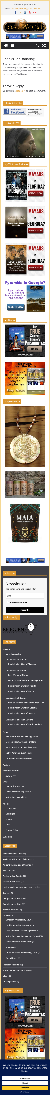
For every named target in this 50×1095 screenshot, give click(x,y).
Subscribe (25, 610)
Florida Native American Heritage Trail (25, 680)
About (6, 804)
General (6, 893)
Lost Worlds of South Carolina (19, 719)
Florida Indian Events (12, 876)
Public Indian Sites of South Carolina (25, 724)
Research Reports (11, 770)
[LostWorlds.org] (6, 45)
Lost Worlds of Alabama (16, 659)
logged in (20, 90)
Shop (5, 781)
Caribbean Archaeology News (19, 758)
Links (8, 824)
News (5, 732)
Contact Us (11, 808)
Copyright (10, 814)
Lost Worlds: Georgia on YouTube (25, 8)
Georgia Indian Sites (12, 904)
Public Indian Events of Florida (22, 686)
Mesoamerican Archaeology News (21, 742)
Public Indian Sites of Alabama (22, 664)
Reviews (6, 765)
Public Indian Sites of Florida (21, 691)
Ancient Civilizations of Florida (17, 859)
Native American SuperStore (18, 791)
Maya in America (13, 654)
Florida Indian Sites (11, 881)
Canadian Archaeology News (18, 920)
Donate (9, 819)
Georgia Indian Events (13, 898)
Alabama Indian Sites (12, 853)
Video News (11, 958)
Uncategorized (9, 981)
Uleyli (5, 976)
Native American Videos (16, 797)
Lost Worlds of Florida (16, 670)
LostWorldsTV (9, 776)
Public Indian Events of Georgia (22, 708)
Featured (7, 870)
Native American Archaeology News (22, 736)
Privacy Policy (12, 830)
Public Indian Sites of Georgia (21, 713)
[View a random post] (44, 45)
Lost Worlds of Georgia (16, 698)
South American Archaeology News (21, 747)
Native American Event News (19, 753)
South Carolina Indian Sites (15, 970)
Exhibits (6, 649)
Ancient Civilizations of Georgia (17, 865)
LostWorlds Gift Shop (15, 786)
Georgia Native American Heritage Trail (26, 702)
